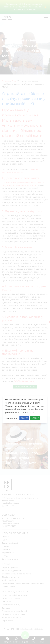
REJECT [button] (24, 418)
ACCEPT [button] (35, 418)
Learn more (11, 418)
